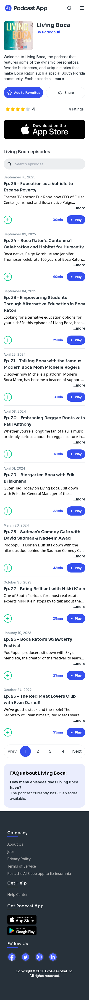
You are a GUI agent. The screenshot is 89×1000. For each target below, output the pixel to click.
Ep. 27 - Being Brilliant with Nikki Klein (44, 588)
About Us (15, 844)
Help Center (17, 894)
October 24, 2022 (18, 690)
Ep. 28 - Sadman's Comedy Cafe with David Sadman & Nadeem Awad (42, 535)
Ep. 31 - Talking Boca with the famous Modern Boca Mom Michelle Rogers (42, 364)
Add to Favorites (27, 92)
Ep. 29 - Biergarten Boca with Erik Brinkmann (39, 478)
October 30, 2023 (17, 582)
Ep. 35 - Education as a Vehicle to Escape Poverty (38, 187)
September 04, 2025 (20, 291)
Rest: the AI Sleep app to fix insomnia (39, 873)
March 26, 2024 (16, 525)
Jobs (11, 851)
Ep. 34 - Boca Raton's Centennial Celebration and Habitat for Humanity (44, 244)
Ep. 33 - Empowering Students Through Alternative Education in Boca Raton (44, 304)
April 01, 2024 (14, 468)
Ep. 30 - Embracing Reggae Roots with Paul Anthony (44, 421)
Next (77, 751)
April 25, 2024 (15, 354)
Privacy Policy (19, 858)
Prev (12, 751)
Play (78, 220)
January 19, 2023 (17, 633)
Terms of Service (21, 866)
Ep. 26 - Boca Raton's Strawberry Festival (38, 642)
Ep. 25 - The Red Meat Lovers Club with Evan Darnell (40, 699)
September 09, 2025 (20, 234)
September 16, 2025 (19, 177)
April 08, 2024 (15, 411)
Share (69, 92)
